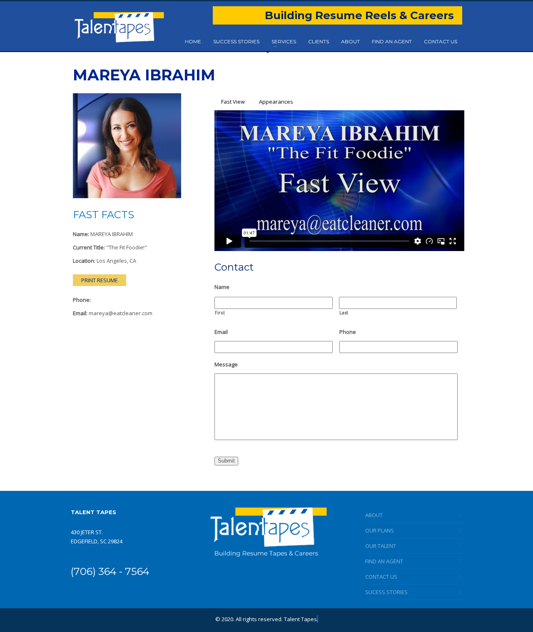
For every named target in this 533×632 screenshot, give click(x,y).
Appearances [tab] (276, 101)
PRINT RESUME (99, 280)
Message (226, 364)
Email (221, 332)
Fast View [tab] (233, 101)
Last (344, 313)
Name (221, 287)
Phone (347, 332)
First (220, 313)
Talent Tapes (300, 619)
